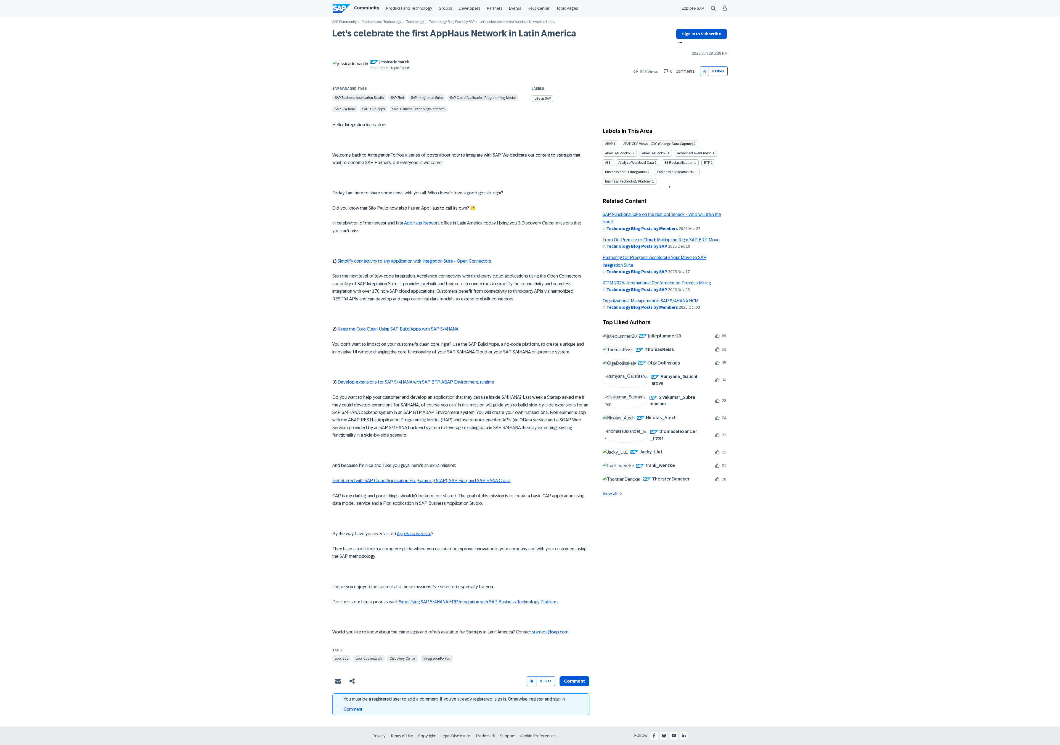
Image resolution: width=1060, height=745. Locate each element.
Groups (445, 8)
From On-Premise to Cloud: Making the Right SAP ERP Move (661, 239)
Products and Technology (409, 8)
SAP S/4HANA (345, 109)
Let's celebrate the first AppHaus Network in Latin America (454, 33)
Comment (353, 709)
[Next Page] (668, 187)
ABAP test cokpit (654, 153)
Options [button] (679, 43)
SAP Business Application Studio (359, 98)
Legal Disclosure (455, 736)
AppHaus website (414, 533)
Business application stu (675, 172)
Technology (415, 22)
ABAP (609, 144)
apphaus (341, 659)
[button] (704, 71)
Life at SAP (543, 99)
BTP (707, 163)
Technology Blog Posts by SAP (452, 22)
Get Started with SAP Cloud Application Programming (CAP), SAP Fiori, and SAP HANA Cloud (421, 480)
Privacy (379, 736)
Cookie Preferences (538, 736)
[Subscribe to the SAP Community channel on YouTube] (674, 735)
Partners (494, 8)
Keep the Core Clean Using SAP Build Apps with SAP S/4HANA (398, 329)
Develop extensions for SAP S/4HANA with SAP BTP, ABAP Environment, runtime (416, 382)
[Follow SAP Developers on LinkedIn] (684, 735)
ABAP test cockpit (618, 153)
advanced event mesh (694, 153)
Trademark (485, 736)
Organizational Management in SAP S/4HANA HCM (650, 300)
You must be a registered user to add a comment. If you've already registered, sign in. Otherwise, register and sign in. (455, 699)
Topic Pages (567, 8)
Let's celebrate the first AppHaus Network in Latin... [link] (517, 22)
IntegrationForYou (436, 659)
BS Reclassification (678, 163)
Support (507, 736)
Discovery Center (403, 659)
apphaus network (369, 659)
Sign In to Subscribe (701, 34)
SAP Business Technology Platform (418, 109)
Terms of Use (401, 736)
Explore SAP (693, 8)
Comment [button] (574, 681)
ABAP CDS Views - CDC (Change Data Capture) (658, 144)
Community (366, 8)
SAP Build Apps (373, 109)
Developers (469, 8)
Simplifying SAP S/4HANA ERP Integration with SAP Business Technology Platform (478, 601)
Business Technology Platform (628, 181)
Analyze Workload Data (636, 163)
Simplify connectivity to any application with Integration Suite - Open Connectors (414, 261)
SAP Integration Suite (427, 98)
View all (610, 493)
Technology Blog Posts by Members (642, 228)
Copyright (427, 736)
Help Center (539, 8)
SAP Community (344, 22)
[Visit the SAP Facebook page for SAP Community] (654, 735)
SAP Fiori (397, 98)
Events (515, 8)
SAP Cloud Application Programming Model (483, 98)
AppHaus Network (422, 223)
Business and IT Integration (626, 172)
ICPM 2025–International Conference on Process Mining (657, 283)
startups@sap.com (550, 632)
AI (606, 163)
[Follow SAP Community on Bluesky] (664, 735)
